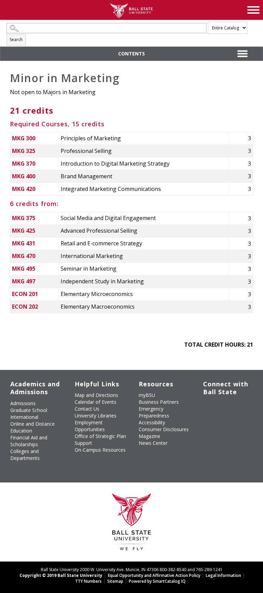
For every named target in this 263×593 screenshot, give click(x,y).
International (24, 417)
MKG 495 (23, 268)
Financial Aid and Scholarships (28, 441)
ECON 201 (25, 294)
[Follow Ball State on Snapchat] (224, 434)
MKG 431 (23, 243)
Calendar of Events (95, 402)
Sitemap (115, 581)
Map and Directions (96, 395)
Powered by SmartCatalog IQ (157, 581)
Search (16, 39)
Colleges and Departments (25, 454)
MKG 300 (23, 138)
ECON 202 (25, 306)
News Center (153, 443)
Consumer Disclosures (164, 429)
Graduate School (28, 410)
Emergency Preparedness (154, 412)
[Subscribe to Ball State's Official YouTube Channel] (240, 406)
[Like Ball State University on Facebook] (208, 406)
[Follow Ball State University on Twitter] (224, 406)
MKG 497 (23, 281)
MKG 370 (23, 163)
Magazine (149, 436)
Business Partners (159, 402)
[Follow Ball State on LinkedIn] (208, 434)
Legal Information (223, 575)
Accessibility (152, 422)
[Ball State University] (131, 523)
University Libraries (95, 415)
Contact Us (87, 408)
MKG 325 (23, 151)
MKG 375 (23, 218)
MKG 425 (23, 230)
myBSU (147, 395)
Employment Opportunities (90, 426)
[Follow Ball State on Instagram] (208, 418)
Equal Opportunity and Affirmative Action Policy (154, 575)
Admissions (23, 403)
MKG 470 (23, 256)
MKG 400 (23, 176)
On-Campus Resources (100, 450)
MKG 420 (23, 189)
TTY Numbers (88, 581)
